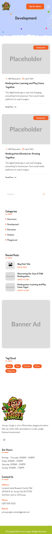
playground (11, 371)
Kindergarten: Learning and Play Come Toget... (31, 285)
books (9, 366)
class (17, 366)
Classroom (12, 219)
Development (40, 47)
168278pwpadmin (14, 79)
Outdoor (10, 234)
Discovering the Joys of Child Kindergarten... (30, 275)
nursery (37, 366)
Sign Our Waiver (35, 6)
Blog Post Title (23, 264)
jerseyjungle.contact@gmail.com (16, 512)
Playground (12, 240)
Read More (9, 107)
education (27, 366)
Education (11, 229)
